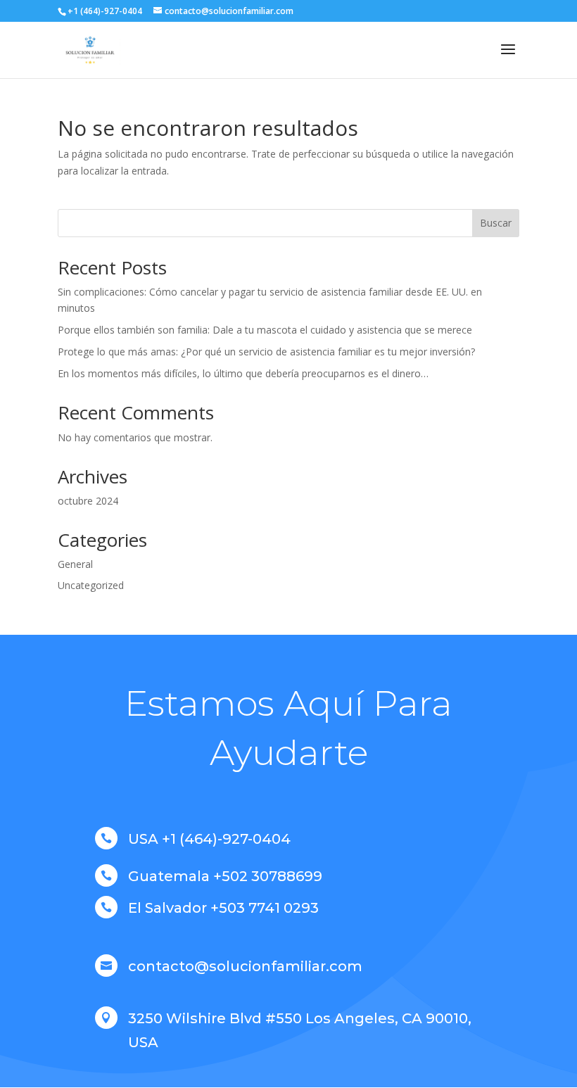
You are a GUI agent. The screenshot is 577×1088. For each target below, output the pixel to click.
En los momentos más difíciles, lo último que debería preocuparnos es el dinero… (243, 373)
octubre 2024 (88, 500)
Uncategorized (91, 585)
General (75, 564)
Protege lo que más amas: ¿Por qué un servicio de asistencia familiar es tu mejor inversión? (266, 351)
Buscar (496, 222)
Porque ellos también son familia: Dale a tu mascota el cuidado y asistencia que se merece (265, 329)
